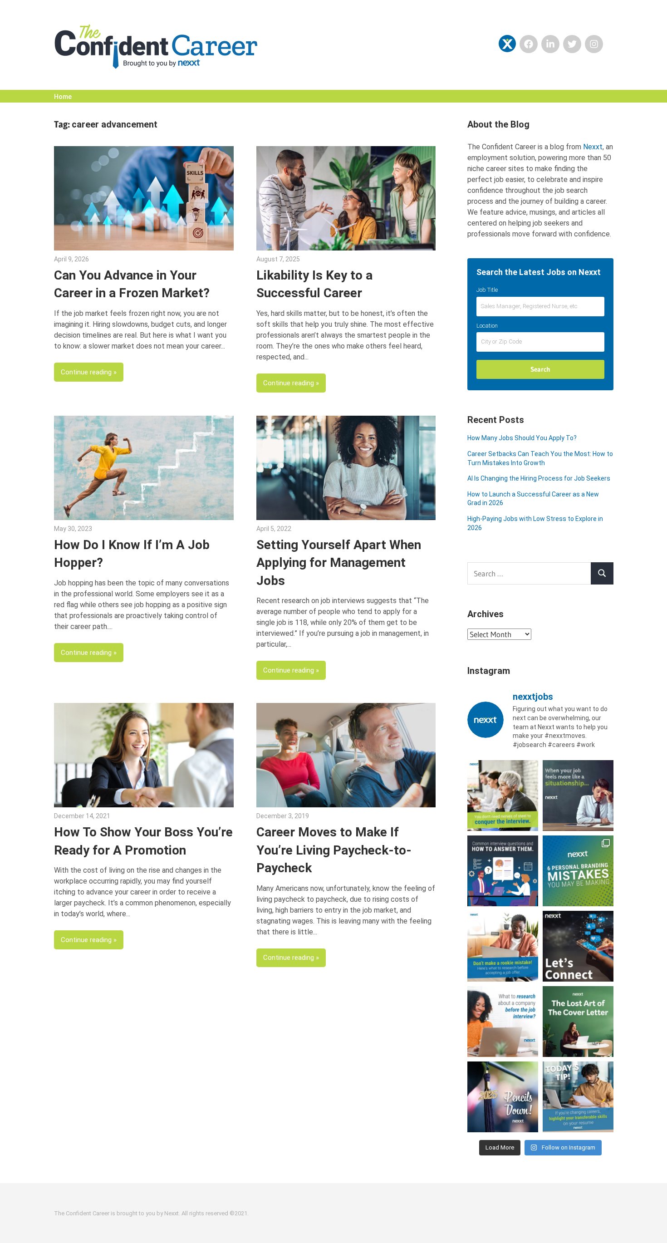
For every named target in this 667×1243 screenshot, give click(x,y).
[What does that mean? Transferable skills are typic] (578, 1096)
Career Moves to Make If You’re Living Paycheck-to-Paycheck (334, 850)
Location (487, 325)
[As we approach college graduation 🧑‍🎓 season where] (502, 1096)
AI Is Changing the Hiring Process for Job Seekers (538, 478)
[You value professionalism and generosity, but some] (578, 946)
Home (63, 96)
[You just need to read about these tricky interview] (502, 795)
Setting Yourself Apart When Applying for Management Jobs (338, 562)
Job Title (487, 289)
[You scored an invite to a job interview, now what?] (502, 1021)
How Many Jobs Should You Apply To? (522, 438)
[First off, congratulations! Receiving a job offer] (502, 946)
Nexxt (593, 146)
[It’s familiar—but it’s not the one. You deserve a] (578, 795)
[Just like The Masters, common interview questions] (502, 870)
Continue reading (86, 372)
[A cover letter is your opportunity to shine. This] (578, 1021)
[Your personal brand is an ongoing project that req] (578, 870)
